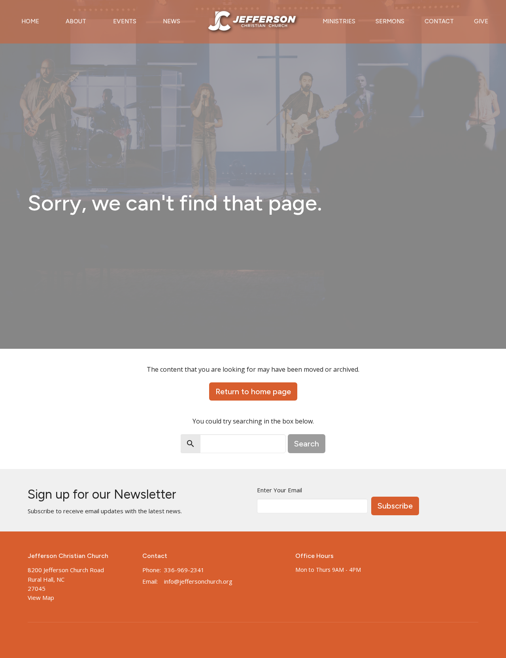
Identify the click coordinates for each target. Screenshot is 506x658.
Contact (439, 21)
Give (481, 21)
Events (124, 21)
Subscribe (395, 506)
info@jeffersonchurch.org (198, 581)
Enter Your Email (279, 490)
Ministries (339, 21)
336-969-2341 (184, 570)
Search (306, 443)
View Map (41, 597)
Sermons (390, 21)
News (171, 21)
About (76, 21)
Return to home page (253, 391)
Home (30, 21)
